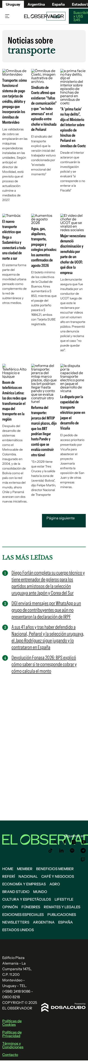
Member (24, 869)
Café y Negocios (57, 876)
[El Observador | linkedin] (61, 850)
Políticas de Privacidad (12, 1034)
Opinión (10, 907)
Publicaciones (61, 914)
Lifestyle (64, 899)
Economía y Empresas (24, 884)
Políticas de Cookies (12, 1023)
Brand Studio (16, 891)
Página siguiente (60, 518)
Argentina (36, 4)
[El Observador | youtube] (83, 842)
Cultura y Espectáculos (26, 899)
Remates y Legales (62, 907)
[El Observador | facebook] (64, 842)
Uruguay (13, 4)
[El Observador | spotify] (72, 850)
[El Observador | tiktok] (50, 850)
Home (7, 869)
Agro (54, 884)
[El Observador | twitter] (55, 842)
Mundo (40, 891)
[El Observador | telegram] (83, 850)
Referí (8, 876)
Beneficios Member (55, 869)
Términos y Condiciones (12, 1045)
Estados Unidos (18, 930)
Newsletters (15, 922)
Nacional (28, 876)
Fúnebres (30, 907)
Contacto (10, 1054)
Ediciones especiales (23, 914)
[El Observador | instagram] (74, 842)
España (65, 922)
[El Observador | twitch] (83, 859)
